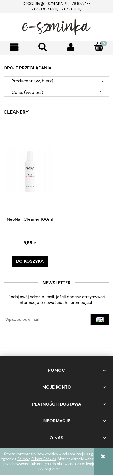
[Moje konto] (70, 47)
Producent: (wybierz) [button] (32, 81)
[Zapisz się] (100, 319)
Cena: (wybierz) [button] (27, 92)
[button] (14, 47)
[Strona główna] (56, 26)
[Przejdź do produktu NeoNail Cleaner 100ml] (29, 168)
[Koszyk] (99, 47)
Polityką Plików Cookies (36, 459)
